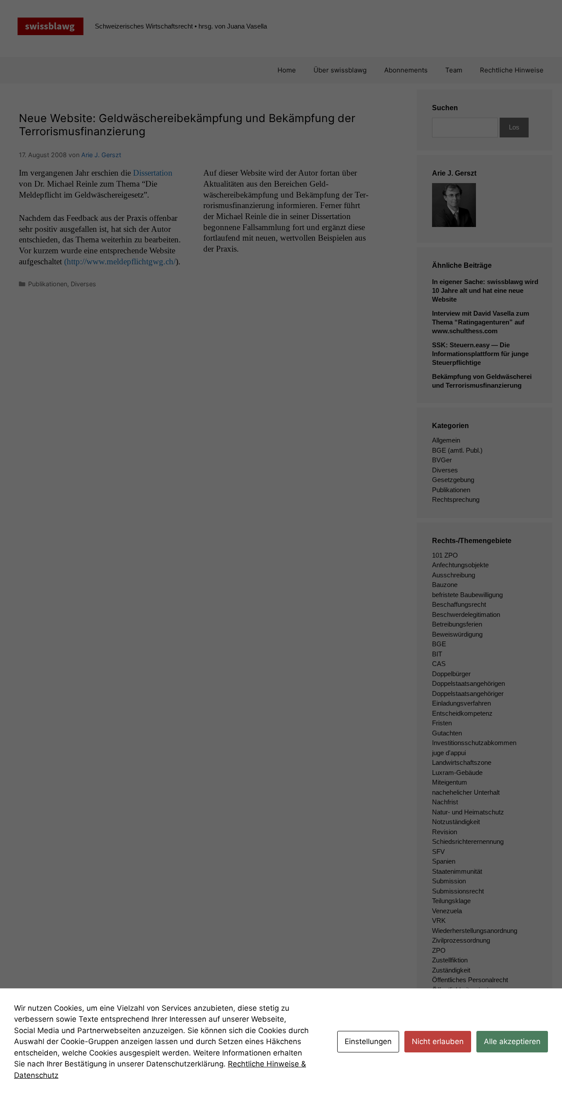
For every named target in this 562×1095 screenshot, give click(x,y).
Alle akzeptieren (512, 1041)
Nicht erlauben (438, 1041)
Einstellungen (368, 1041)
